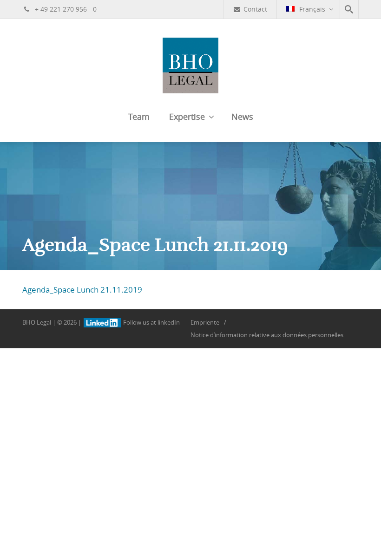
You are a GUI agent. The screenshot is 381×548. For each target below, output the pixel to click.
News (242, 116)
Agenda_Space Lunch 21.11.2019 (82, 289)
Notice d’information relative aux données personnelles (266, 335)
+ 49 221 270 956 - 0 (65, 9)
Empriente (204, 322)
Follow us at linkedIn (151, 322)
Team (139, 116)
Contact (255, 9)
